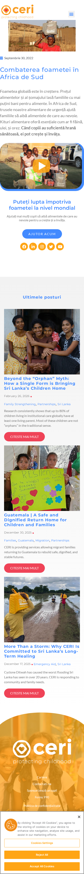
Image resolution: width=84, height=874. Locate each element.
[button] (71, 14)
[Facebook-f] (24, 246)
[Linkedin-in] (33, 246)
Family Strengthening (20, 404)
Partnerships (47, 404)
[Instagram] (42, 246)
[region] (42, 842)
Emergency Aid (45, 664)
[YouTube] (60, 246)
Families (10, 540)
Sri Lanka (64, 404)
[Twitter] (51, 246)
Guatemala (26, 540)
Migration (42, 540)
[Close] (79, 816)
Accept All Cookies (42, 866)
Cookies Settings (42, 843)
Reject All (42, 854)
